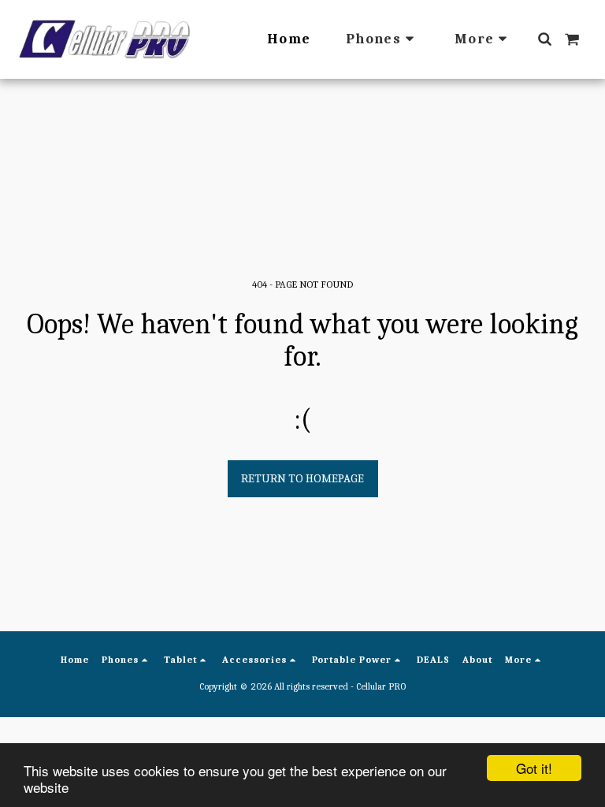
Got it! (534, 768)
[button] (544, 39)
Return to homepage (302, 478)
